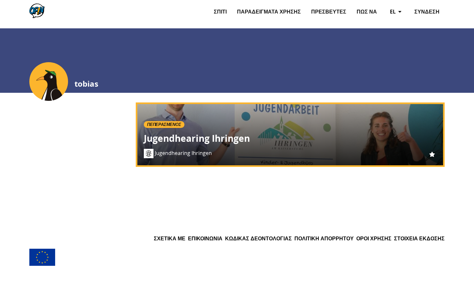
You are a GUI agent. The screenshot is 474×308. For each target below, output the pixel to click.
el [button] (393, 11)
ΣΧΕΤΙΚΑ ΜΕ (169, 238)
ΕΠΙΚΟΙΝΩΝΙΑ (205, 238)
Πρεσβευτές (328, 11)
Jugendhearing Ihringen (197, 138)
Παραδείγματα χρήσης (269, 11)
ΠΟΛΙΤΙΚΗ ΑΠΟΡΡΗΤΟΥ (324, 238)
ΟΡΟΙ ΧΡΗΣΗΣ (373, 238)
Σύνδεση (426, 11)
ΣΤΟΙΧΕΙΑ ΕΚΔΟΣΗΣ (419, 238)
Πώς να (367, 11)
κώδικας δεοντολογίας (258, 238)
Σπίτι (220, 11)
